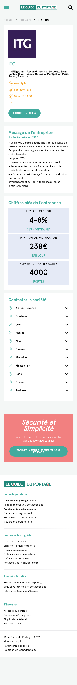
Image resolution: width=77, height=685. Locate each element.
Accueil (8, 20)
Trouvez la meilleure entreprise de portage (38, 451)
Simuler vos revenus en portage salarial (25, 586)
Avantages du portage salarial (20, 509)
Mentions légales (14, 641)
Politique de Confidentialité (20, 650)
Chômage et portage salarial (19, 558)
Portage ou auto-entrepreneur (21, 562)
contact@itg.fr (22, 89)
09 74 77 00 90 (23, 96)
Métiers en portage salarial (18, 521)
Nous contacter (12, 623)
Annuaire (25, 20)
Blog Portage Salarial (15, 619)
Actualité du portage (15, 610)
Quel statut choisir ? (15, 541)
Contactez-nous (24, 113)
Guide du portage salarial (18, 513)
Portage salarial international (20, 517)
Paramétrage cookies (16, 646)
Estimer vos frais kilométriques (21, 591)
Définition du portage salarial (20, 500)
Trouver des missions (15, 550)
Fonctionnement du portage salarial (24, 504)
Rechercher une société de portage (23, 582)
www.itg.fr (20, 83)
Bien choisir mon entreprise (19, 545)
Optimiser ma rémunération (19, 554)
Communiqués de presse (17, 615)
